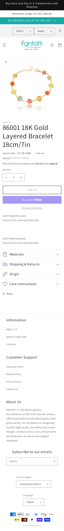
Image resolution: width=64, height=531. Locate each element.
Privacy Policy (13, 381)
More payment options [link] (32, 208)
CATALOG (11, 344)
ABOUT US (11, 329)
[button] (4, 45)
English (41, 30)
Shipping (6, 158)
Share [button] (10, 293)
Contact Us (12, 389)
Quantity (7, 169)
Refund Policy (13, 374)
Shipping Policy (14, 366)
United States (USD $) (30, 484)
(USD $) (19, 30)
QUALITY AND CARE (16, 336)
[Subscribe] (54, 461)
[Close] (60, 30)
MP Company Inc (35, 526)
